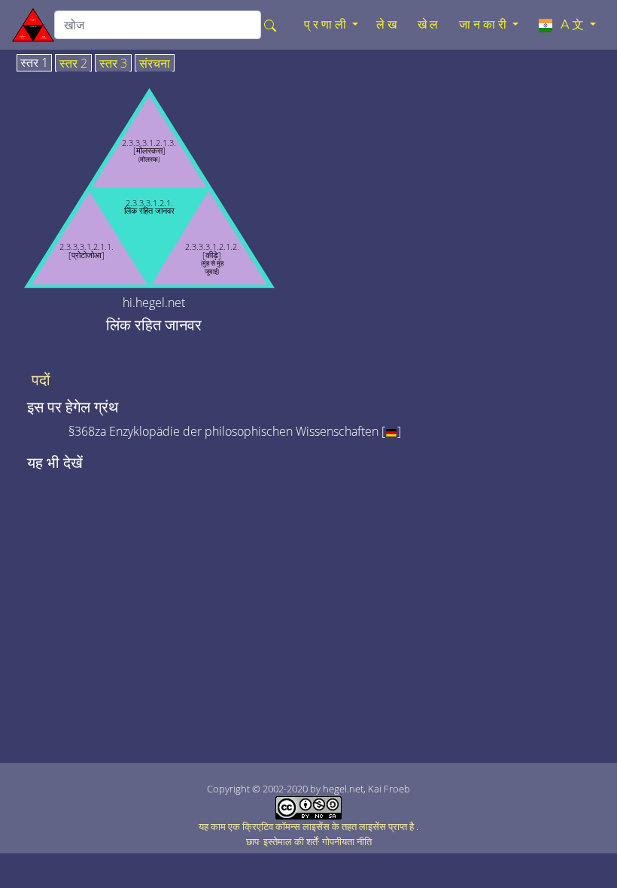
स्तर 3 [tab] (113, 63)
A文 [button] (571, 24)
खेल (429, 24)
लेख (388, 24)
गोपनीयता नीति (347, 841)
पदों (41, 380)
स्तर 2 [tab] (73, 63)
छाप (252, 841)
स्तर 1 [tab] (34, 63)
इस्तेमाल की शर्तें (290, 841)
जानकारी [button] (484, 24)
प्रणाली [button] (326, 24)
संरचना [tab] (154, 63)
